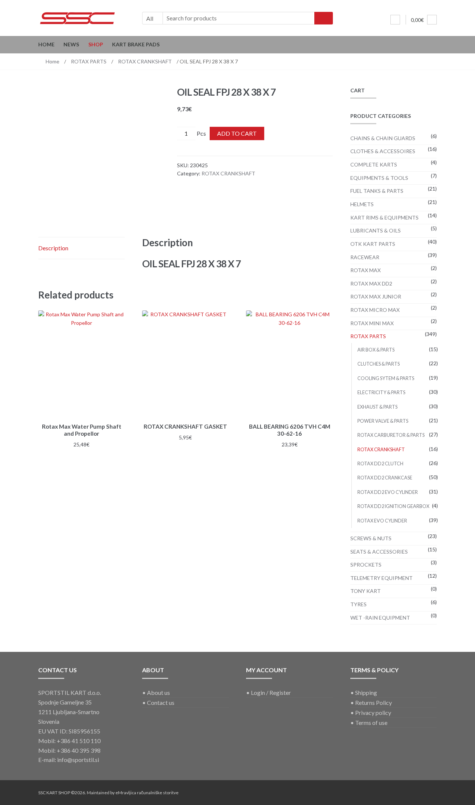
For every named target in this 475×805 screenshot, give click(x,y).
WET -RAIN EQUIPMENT (380, 617)
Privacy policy (373, 712)
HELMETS (362, 204)
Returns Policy (373, 702)
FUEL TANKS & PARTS (376, 191)
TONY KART (365, 591)
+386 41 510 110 (79, 740)
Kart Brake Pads (136, 44)
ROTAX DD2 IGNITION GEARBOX (393, 506)
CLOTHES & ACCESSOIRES (382, 151)
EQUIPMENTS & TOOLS (379, 178)
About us (158, 692)
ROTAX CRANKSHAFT (145, 61)
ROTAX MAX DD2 (371, 283)
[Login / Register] (395, 19)
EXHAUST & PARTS (377, 407)
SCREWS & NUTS (371, 538)
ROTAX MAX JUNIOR (375, 296)
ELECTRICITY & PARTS (381, 392)
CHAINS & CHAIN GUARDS (382, 138)
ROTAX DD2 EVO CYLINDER (387, 492)
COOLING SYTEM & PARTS (385, 378)
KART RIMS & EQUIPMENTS (384, 217)
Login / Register (271, 692)
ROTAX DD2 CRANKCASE (384, 478)
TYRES (358, 604)
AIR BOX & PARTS (375, 350)
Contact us (160, 702)
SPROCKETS (365, 564)
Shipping (366, 692)
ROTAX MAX (365, 270)
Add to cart (237, 133)
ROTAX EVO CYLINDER (382, 521)
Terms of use (371, 722)
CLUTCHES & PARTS (378, 364)
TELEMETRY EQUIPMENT (381, 578)
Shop (95, 44)
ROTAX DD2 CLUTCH (380, 463)
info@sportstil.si (78, 759)
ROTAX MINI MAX (372, 323)
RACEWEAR (364, 257)
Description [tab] (53, 247)
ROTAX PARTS (89, 61)
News (71, 44)
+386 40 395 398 (79, 750)
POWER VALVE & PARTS (382, 421)
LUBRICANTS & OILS (375, 230)
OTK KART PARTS (372, 244)
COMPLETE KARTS (373, 164)
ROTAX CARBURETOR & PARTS (391, 435)
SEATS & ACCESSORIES (379, 551)
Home (46, 44)
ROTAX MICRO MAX (375, 310)
